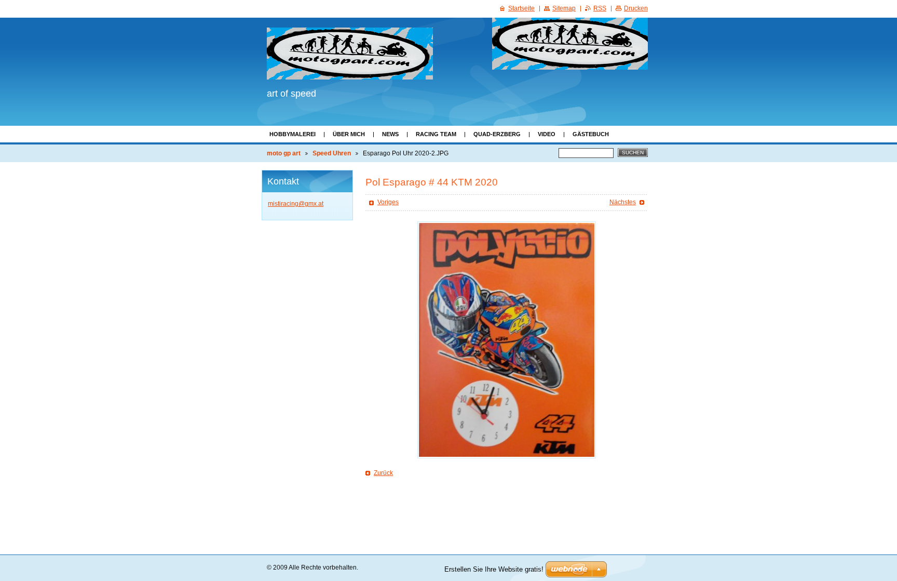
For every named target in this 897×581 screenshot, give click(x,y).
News (390, 134)
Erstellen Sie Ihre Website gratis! (493, 569)
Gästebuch (591, 134)
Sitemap (564, 8)
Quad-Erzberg (497, 134)
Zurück (383, 473)
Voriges (388, 202)
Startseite (521, 8)
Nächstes (622, 202)
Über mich (349, 134)
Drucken (636, 8)
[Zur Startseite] (350, 53)
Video (546, 134)
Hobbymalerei (292, 134)
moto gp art (284, 153)
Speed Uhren (331, 153)
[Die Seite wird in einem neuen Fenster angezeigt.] (506, 339)
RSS (599, 8)
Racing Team (436, 134)
